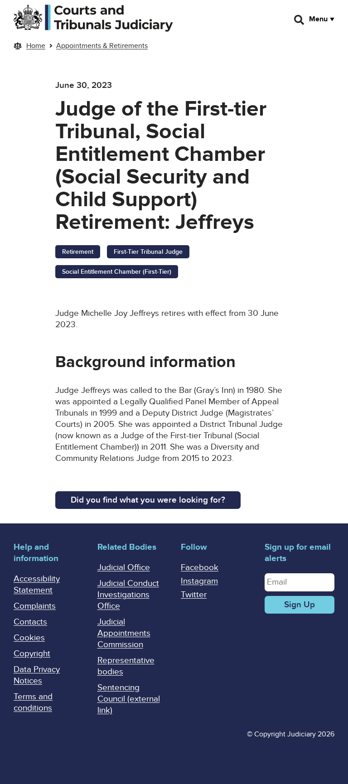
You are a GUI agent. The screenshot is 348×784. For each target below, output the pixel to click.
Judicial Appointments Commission (123, 633)
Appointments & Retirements (102, 45)
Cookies (29, 638)
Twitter (194, 595)
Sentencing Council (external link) (128, 699)
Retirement (77, 252)
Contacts (30, 622)
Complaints (35, 606)
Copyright (32, 653)
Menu (318, 19)
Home (35, 45)
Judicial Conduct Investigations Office (128, 594)
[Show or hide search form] (299, 20)
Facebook (199, 567)
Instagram (199, 581)
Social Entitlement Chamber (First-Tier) (116, 272)
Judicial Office (123, 567)
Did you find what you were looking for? (148, 500)
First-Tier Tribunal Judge (148, 252)
